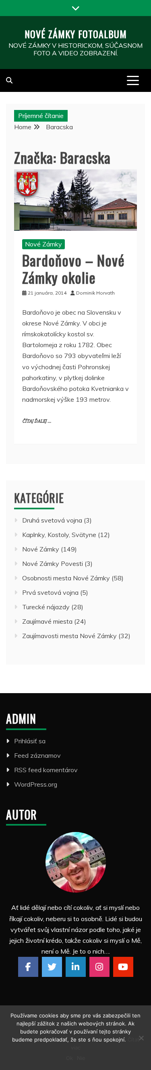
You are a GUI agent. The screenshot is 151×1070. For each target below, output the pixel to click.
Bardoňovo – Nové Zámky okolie (73, 268)
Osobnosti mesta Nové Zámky (66, 578)
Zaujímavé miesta (47, 621)
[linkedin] (76, 967)
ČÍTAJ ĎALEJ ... (36, 421)
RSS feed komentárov (46, 770)
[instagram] (99, 967)
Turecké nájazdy (46, 607)
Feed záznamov (37, 755)
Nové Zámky (43, 244)
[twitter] (52, 967)
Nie (81, 1058)
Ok (69, 1058)
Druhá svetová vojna (52, 520)
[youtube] (123, 967)
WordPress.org (35, 784)
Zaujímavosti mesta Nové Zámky (69, 636)
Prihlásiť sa (30, 741)
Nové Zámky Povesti (52, 563)
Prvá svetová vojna (50, 592)
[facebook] (28, 967)
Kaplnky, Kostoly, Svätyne (59, 535)
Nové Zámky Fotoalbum (76, 33)
